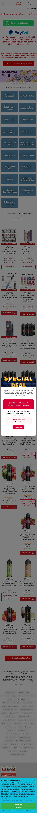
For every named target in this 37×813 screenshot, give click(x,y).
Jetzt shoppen (18, 427)
